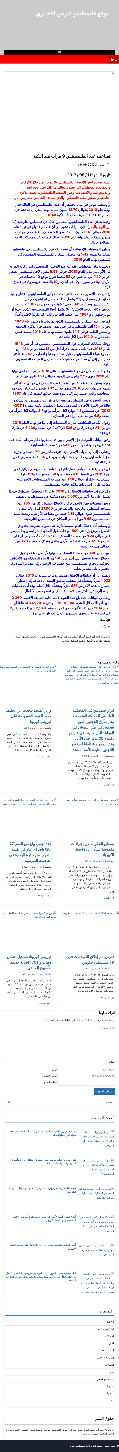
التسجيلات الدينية (105, 1357)
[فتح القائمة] (59, 52)
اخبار (111, 1343)
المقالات (109, 1364)
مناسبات (109, 1393)
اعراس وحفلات (106, 1350)
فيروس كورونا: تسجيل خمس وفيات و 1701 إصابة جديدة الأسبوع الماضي (29, 962)
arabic (104, 756)
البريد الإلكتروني (49, 1075)
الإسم (54, 1069)
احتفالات (109, 1336)
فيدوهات (109, 1386)
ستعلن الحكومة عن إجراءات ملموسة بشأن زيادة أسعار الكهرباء (92, 849)
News (110, 1321)
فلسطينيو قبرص (105, 1379)
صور (111, 1371)
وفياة (111, 1400)
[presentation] (91, 684)
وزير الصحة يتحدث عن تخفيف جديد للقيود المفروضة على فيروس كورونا (28, 716)
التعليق (110, 1061)
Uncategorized (105, 1329)
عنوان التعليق (50, 1082)
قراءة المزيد (107, 785)
